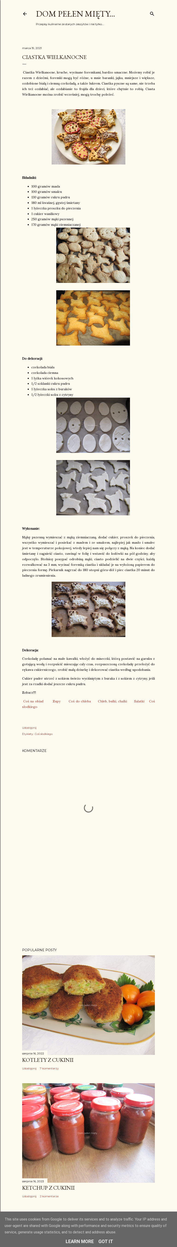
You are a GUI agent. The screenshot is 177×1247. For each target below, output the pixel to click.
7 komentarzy (49, 1068)
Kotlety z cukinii (48, 1059)
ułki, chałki (119, 701)
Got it (105, 1241)
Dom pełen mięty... (75, 13)
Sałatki (139, 701)
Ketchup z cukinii (48, 1187)
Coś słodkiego (44, 734)
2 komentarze (49, 1196)
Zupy (56, 701)
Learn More (80, 1241)
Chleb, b (104, 701)
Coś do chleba (80, 701)
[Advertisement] (88, 904)
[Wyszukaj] (152, 12)
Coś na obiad (33, 701)
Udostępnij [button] (29, 727)
